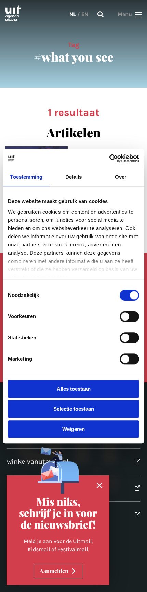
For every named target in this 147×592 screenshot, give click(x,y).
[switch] (129, 316)
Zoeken (100, 14)
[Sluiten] (99, 486)
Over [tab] (120, 177)
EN (84, 14)
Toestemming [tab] (26, 177)
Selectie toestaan (73, 409)
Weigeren (73, 429)
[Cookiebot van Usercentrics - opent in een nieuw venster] (109, 158)
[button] (138, 14)
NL (72, 14)
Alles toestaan (74, 389)
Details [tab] (73, 177)
